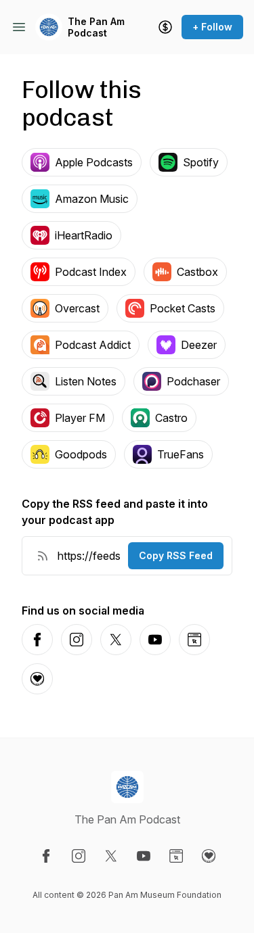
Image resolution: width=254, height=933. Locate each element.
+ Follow (212, 26)
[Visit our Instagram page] (78, 856)
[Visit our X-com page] (111, 856)
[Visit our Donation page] (208, 856)
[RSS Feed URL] (42, 556)
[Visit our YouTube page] (143, 856)
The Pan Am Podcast (96, 27)
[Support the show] (165, 27)
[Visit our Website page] (176, 856)
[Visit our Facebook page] (46, 856)
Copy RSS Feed (176, 555)
